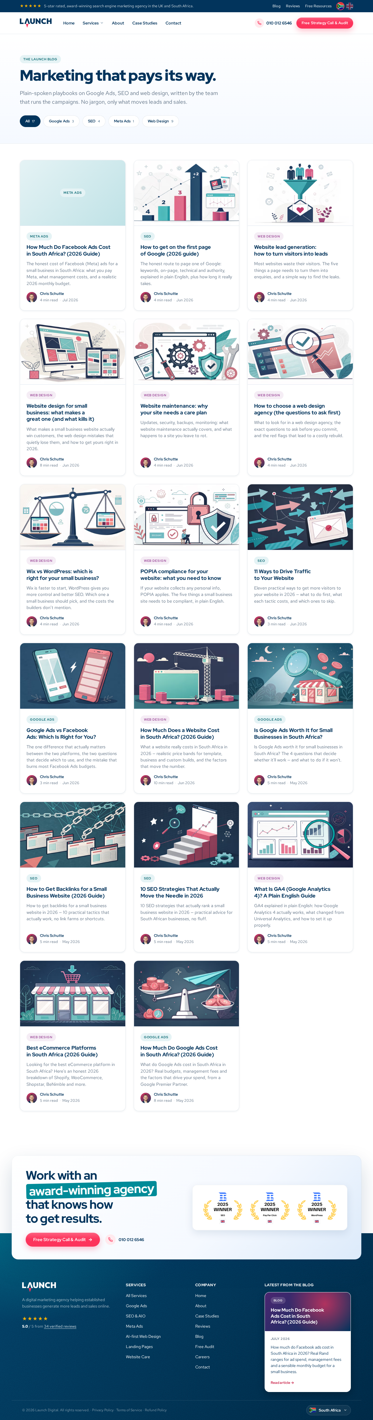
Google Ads (61, 121)
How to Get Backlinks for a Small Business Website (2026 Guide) (67, 892)
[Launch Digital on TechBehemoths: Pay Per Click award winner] (316, 1207)
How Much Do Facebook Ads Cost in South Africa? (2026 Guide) (68, 250)
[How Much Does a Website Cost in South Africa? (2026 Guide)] (186, 676)
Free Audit (204, 1346)
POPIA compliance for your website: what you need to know (180, 574)
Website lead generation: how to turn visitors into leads (291, 250)
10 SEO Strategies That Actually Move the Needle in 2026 (179, 892)
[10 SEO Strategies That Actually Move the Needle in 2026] (186, 835)
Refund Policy (156, 1410)
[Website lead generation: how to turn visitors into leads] (300, 193)
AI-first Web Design (143, 1336)
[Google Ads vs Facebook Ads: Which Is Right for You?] (72, 676)
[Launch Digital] (36, 23)
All (30, 121)
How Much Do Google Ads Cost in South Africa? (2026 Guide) (179, 1051)
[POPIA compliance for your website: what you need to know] (186, 517)
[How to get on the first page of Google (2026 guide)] (186, 193)
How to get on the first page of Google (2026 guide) (175, 250)
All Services (136, 1295)
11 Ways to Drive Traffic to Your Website (282, 574)
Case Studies (144, 23)
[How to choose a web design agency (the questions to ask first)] (300, 352)
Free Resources (318, 5)
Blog (276, 5)
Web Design (160, 121)
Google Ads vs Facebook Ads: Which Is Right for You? (61, 733)
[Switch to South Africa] (340, 6)
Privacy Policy (103, 1410)
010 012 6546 (279, 23)
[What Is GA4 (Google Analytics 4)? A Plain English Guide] (300, 835)
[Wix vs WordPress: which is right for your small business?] (72, 517)
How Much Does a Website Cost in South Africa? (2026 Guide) (179, 733)
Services (91, 23)
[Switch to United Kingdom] (349, 6)
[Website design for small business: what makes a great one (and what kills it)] (72, 352)
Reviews (293, 5)
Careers (202, 1356)
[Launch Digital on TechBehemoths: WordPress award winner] (269, 1207)
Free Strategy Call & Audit (325, 22)
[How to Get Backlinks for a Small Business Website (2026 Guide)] (72, 835)
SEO (94, 121)
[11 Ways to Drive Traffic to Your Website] (300, 517)
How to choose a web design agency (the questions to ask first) (297, 409)
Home (69, 23)
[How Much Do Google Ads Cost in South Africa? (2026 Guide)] (186, 993)
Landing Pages (139, 1346)
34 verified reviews (60, 1326)
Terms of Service (129, 1410)
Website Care (138, 1356)
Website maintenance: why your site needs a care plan (174, 409)
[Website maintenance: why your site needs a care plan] (186, 352)
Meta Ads (124, 121)
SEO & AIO (135, 1316)
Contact (173, 23)
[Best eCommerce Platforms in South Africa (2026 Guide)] (72, 993)
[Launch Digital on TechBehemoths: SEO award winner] (222, 1207)
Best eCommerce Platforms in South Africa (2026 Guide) (62, 1051)
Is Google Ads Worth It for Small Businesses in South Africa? (293, 733)
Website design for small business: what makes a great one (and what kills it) (60, 412)
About (118, 23)
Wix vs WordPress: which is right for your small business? (63, 574)
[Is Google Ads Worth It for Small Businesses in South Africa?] (300, 676)
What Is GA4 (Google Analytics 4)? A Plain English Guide (292, 892)
